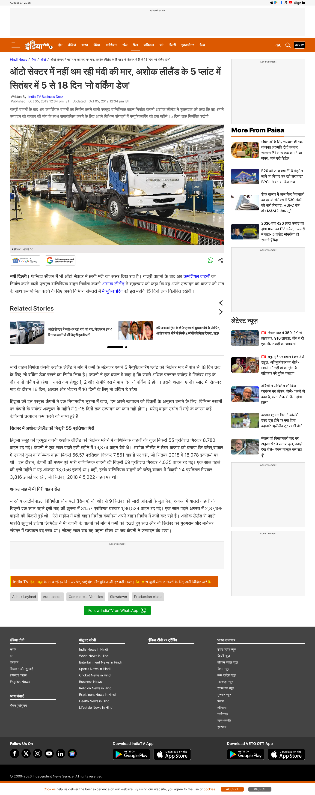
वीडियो (72, 45)
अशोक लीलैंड (113, 284)
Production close (148, 597)
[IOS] (271, 2)
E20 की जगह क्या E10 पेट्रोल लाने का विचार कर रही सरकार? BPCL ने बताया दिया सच (282, 176)
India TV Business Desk (45, 97)
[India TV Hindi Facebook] (281, 2)
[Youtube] (49, 753)
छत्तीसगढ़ (222, 714)
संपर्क (13, 649)
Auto (139, 582)
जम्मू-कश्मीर (224, 720)
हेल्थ (202, 45)
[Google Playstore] (131, 754)
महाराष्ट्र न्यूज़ (225, 682)
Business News (90, 682)
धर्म (161, 45)
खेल (125, 45)
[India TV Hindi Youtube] (290, 2)
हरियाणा (221, 707)
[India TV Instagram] (37, 753)
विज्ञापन (14, 662)
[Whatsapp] (210, 260)
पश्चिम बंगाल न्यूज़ (227, 662)
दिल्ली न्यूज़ (223, 656)
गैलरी (172, 45)
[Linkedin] (60, 753)
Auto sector (52, 597)
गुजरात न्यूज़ (224, 694)
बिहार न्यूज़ (223, 669)
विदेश (97, 45)
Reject (260, 789)
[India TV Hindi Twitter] (286, 2)
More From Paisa (257, 130)
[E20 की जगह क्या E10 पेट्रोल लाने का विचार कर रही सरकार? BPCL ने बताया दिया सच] (245, 176)
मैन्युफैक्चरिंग (112, 291)
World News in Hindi (94, 656)
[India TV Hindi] (39, 45)
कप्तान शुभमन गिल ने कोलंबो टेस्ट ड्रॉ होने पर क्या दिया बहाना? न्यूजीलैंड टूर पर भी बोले (281, 420)
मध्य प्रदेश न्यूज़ (226, 675)
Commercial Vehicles (86, 597)
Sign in (299, 3)
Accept (232, 789)
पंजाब (220, 701)
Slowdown (118, 597)
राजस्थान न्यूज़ (225, 688)
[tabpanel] (63, 332)
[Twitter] (26, 753)
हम (11, 656)
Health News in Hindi (94, 701)
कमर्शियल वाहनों (197, 276)
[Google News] (25, 260)
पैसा (135, 45)
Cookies (50, 789)
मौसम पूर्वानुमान (18, 705)
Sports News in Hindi (94, 669)
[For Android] (245, 754)
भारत (85, 45)
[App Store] (172, 754)
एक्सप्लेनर (187, 45)
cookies (209, 789)
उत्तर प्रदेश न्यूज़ (226, 649)
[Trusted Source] (60, 260)
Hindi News (18, 59)
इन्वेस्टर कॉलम (18, 675)
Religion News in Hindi (95, 688)
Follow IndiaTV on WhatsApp (113, 610)
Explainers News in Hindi (97, 694)
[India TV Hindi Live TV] (299, 45)
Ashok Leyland (24, 597)
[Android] (276, 2)
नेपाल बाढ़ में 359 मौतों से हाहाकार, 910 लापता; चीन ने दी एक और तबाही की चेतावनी (282, 338)
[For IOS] (286, 754)
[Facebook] (14, 753)
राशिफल (149, 45)
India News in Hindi (93, 649)
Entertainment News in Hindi (100, 662)
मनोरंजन (111, 45)
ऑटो (43, 59)
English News (20, 682)
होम (60, 45)
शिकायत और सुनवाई (21, 669)
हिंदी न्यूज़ (36, 582)
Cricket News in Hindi (95, 675)
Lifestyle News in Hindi (96, 707)
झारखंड (221, 727)
